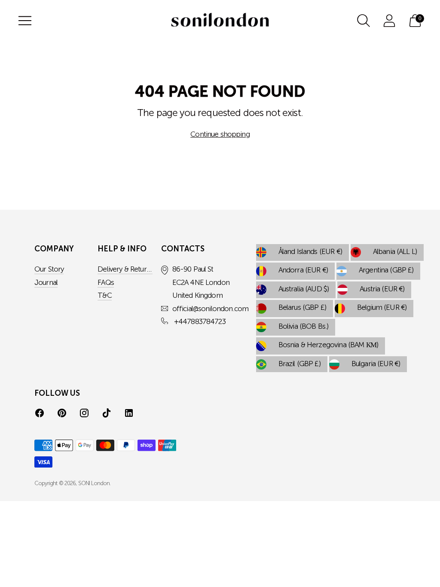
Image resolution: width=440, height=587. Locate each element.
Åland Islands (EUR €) (310, 252)
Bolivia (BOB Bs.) (303, 326)
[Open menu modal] (25, 21)
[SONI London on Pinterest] (62, 414)
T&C (104, 296)
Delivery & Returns (125, 269)
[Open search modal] (363, 21)
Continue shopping (220, 134)
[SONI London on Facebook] (39, 414)
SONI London (94, 483)
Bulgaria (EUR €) (375, 364)
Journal (46, 283)
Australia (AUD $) (303, 289)
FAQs (106, 283)
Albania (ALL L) (395, 252)
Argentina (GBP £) (386, 270)
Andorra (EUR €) (303, 270)
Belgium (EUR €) (381, 308)
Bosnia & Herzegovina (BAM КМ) (328, 345)
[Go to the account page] (389, 21)
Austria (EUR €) (382, 289)
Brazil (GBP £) (299, 364)
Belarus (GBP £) (302, 308)
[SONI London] (220, 20)
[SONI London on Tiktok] (106, 414)
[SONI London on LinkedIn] (129, 414)
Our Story (49, 269)
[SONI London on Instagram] (84, 414)
